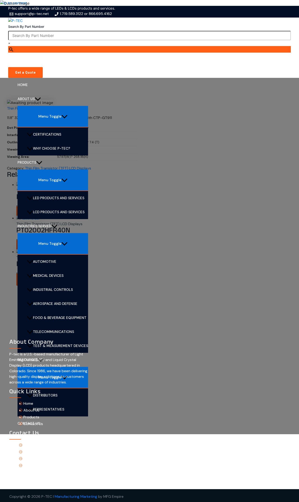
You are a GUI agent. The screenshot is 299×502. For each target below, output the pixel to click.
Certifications (47, 134)
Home (23, 85)
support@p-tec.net (40, 458)
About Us (26, 99)
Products (27, 162)
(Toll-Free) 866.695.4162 (44, 451)
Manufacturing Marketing (76, 496)
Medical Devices (48, 275)
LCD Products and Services (59, 212)
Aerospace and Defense (55, 303)
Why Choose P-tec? (51, 148)
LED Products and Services (58, 198)
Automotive (44, 261)
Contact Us (33, 423)
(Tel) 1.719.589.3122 (39, 445)
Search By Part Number (26, 27)
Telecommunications (53, 331)
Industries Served (34, 226)
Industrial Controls (53, 289)
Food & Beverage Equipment (59, 317)
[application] (38, 99)
